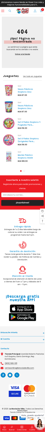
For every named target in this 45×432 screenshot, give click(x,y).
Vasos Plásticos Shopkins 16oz (25, 90)
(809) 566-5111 (11, 363)
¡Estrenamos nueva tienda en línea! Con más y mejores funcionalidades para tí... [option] (22, 3)
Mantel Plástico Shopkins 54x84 (25, 156)
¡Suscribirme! (22, 203)
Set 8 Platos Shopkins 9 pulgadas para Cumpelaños (29, 123)
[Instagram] (10, 375)
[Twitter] (16, 375)
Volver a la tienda (22, 54)
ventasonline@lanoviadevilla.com (19, 368)
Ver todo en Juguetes (32, 76)
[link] (22, 226)
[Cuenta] (35, 10)
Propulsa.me (30, 412)
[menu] (2, 10)
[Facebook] (3, 375)
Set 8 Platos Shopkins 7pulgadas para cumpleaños (28, 140)
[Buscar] (9, 10)
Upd (19, 86)
